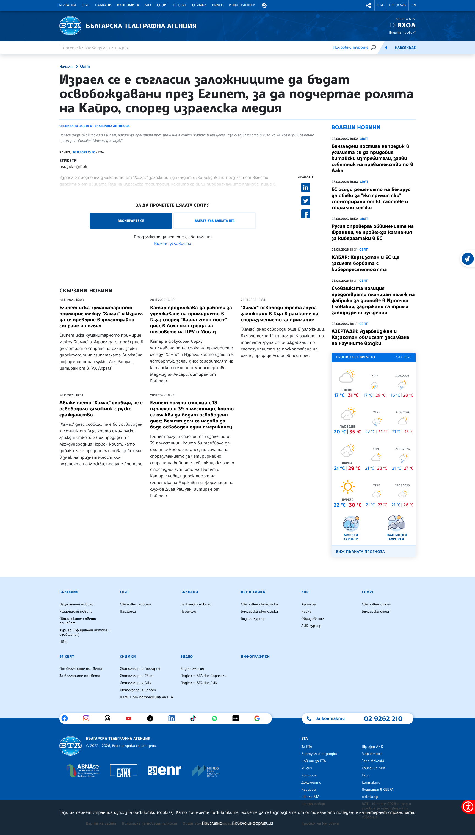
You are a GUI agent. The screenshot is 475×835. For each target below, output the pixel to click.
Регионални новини (76, 611)
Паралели (128, 611)
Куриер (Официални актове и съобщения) (85, 632)
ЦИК (63, 642)
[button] (264, 5)
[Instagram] (88, 718)
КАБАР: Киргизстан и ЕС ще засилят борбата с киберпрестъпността (365, 263)
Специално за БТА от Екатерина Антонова (94, 126)
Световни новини (135, 604)
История (309, 775)
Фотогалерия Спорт (138, 690)
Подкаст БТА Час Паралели (203, 676)
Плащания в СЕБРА (377, 789)
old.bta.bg (370, 797)
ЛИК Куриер (311, 626)
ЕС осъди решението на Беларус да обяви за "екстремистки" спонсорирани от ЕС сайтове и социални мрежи (371, 198)
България (67, 5)
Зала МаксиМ (373, 761)
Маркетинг (371, 754)
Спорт (162, 5)
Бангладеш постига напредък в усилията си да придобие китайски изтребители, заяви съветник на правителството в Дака (372, 158)
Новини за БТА (313, 761)
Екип (366, 775)
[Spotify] (216, 718)
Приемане (212, 823)
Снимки (199, 5)
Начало (66, 67)
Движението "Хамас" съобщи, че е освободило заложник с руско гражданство (101, 409)
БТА (380, 5)
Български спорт (376, 611)
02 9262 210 (383, 718)
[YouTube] (130, 718)
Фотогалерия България (140, 669)
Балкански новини (195, 604)
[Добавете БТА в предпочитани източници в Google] (259, 718)
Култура (308, 604)
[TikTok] (195, 718)
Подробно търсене (350, 47)
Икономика (128, 5)
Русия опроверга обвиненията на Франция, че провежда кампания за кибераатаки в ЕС (373, 232)
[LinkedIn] (173, 718)
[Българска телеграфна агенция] (70, 746)
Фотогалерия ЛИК (135, 683)
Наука (306, 611)
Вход (406, 25)
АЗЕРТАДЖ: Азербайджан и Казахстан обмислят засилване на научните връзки (370, 337)
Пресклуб (397, 5)
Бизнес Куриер (253, 618)
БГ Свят (180, 5)
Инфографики (242, 5)
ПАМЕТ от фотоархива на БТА (146, 697)
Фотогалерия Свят (136, 676)
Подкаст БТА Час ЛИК (198, 683)
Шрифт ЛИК (372, 747)
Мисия (306, 768)
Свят (85, 5)
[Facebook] (66, 718)
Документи (311, 782)
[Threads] (109, 718)
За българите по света (79, 676)
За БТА (306, 747)
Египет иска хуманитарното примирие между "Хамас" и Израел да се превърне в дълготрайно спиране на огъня (101, 317)
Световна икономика (259, 604)
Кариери (308, 789)
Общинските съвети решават (77, 620)
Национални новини (76, 604)
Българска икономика (259, 611)
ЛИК (148, 5)
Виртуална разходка (319, 754)
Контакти (371, 782)
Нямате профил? (402, 32)
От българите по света (80, 669)
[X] (152, 718)
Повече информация (252, 823)
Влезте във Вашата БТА (214, 221)
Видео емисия (192, 669)
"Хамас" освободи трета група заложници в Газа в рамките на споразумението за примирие (279, 314)
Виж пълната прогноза (360, 551)
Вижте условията (172, 243)
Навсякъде (405, 48)
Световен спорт (376, 604)
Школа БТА (310, 797)
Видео (218, 5)
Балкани (103, 5)
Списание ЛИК (373, 768)
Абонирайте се (131, 221)
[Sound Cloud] (237, 718)
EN (414, 5)
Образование (312, 618)
